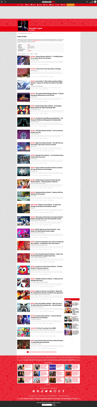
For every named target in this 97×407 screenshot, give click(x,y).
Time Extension (37, 398)
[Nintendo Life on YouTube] (38, 391)
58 (28, 113)
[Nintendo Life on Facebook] (63, 391)
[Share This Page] (87, 2)
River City (49, 249)
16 (28, 162)
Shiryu (29, 44)
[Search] (5, 2)
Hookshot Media (33, 395)
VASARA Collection (51, 286)
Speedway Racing (51, 200)
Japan (50, 175)
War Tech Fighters (51, 311)
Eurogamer (58, 398)
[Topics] (2, 2)
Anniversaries (51, 76)
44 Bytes (50, 395)
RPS (75, 398)
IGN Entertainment (42, 395)
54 (28, 187)
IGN (54, 398)
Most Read (23, 53)
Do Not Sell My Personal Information (63, 395)
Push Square (25, 398)
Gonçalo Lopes (35, 28)
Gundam (50, 224)
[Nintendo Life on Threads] (59, 391)
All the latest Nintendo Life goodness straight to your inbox (48, 402)
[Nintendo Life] (48, 2)
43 (28, 298)
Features (36, 53)
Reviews (31, 53)
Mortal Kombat (54, 348)
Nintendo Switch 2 (46, 64)
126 (28, 335)
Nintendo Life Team (23, 33)
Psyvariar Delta (51, 323)
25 (28, 286)
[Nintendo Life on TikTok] (42, 391)
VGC (62, 398)
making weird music (36, 40)
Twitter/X (29, 50)
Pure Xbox (31, 398)
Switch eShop (45, 113)
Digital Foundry (43, 398)
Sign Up (92, 2)
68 (28, 88)
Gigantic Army (50, 212)
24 (28, 261)
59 (28, 76)
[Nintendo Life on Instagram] (55, 391)
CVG (73, 398)
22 (28, 274)
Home (19, 33)
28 (28, 150)
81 (28, 64)
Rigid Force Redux (51, 150)
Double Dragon (50, 187)
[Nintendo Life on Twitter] (46, 391)
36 (28, 138)
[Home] (18, 5)
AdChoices (55, 395)
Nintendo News (50, 398)
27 (28, 125)
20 (28, 101)
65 (28, 175)
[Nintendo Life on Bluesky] (50, 391)
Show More (48, 384)
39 (28, 224)
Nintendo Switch (45, 76)
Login (90, 2)
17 (28, 249)
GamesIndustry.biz (67, 398)
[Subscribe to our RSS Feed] (34, 391)
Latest (19, 53)
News (28, 53)
